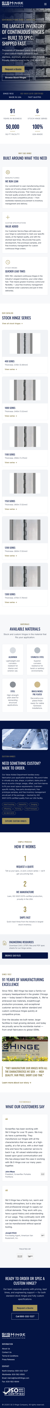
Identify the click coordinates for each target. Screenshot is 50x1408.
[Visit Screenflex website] (43, 1174)
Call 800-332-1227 (25, 1316)
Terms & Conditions (10, 1356)
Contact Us (6, 1352)
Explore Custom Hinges (15, 821)
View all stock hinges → (12, 323)
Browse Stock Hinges (15, 77)
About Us (6, 1348)
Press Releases (8, 1359)
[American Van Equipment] (30, 1256)
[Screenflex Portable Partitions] (20, 1256)
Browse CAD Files (13, 955)
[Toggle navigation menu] (45, 4)
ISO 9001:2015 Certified (31, 93)
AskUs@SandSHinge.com (18, 1378)
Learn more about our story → (16, 1082)
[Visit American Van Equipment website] (43, 1235)
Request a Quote (13, 69)
